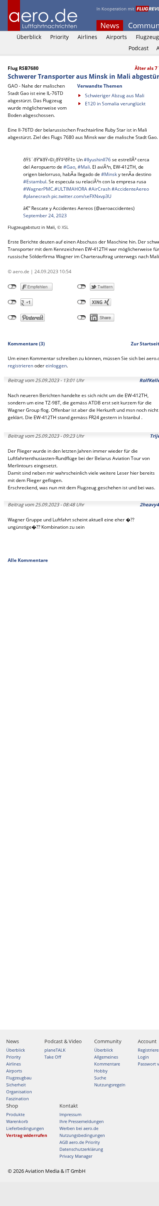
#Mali (84, 167)
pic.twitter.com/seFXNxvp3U (81, 196)
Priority (59, 37)
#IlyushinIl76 (97, 159)
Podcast (139, 48)
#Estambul (34, 181)
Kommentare (107, 1064)
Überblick (29, 37)
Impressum (70, 1114)
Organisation (19, 1091)
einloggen (56, 365)
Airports (116, 37)
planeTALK (55, 1050)
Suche (100, 1078)
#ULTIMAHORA (70, 189)
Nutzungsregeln (109, 1085)
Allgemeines (106, 1057)
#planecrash (36, 196)
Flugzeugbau (19, 1078)
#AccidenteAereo (130, 189)
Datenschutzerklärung (81, 1149)
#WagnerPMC (38, 189)
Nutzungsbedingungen (82, 1135)
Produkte (15, 1114)
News (109, 25)
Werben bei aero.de (78, 1128)
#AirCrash (99, 189)
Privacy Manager (75, 1156)
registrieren (20, 365)
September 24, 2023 (45, 215)
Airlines (87, 37)
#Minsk (109, 174)
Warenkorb (17, 1121)
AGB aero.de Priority (79, 1142)
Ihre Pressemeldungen (81, 1121)
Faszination (17, 1098)
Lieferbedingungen (25, 1128)
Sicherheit (16, 1085)
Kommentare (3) (26, 343)
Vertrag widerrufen (26, 1135)
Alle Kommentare (28, 560)
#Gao (69, 167)
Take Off (52, 1057)
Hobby (101, 1071)
